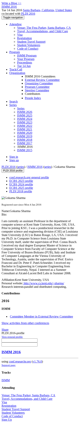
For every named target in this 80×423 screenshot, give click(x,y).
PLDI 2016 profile (13, 170)
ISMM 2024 (24, 119)
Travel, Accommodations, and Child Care (42, 31)
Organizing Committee (39, 83)
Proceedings (24, 62)
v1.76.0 (37, 361)
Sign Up (7, 419)
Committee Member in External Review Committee (41, 316)
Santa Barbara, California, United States (47, 10)
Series (20, 108)
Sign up (14, 160)
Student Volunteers (28, 45)
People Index (33, 98)
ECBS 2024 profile (21, 184)
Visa (20, 34)
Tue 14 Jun (24, 66)
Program (14, 52)
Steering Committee (37, 90)
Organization (17, 73)
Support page (9, 365)
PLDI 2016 (28, 13)
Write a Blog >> (11, 3)
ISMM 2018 (24, 139)
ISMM (6, 380)
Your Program (25, 59)
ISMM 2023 (24, 122)
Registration (24, 38)
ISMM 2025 (24, 115)
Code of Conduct (27, 48)
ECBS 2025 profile (21, 187)
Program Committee (37, 86)
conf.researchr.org (20, 361)
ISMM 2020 (24, 132)
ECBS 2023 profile (21, 181)
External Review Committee (42, 80)
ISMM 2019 (24, 136)
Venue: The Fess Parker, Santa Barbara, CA (44, 27)
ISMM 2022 (24, 125)
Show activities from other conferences (25, 323)
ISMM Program (27, 55)
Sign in (13, 156)
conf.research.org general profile (29, 177)
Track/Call (15, 69)
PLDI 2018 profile (20, 191)
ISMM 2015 (24, 150)
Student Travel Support (31, 41)
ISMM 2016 (35, 166)
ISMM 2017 (24, 143)
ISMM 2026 (24, 112)
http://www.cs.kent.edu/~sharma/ (43, 283)
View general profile (12, 336)
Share (5, 329)
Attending (15, 24)
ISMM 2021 (24, 129)
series (20, 166)
